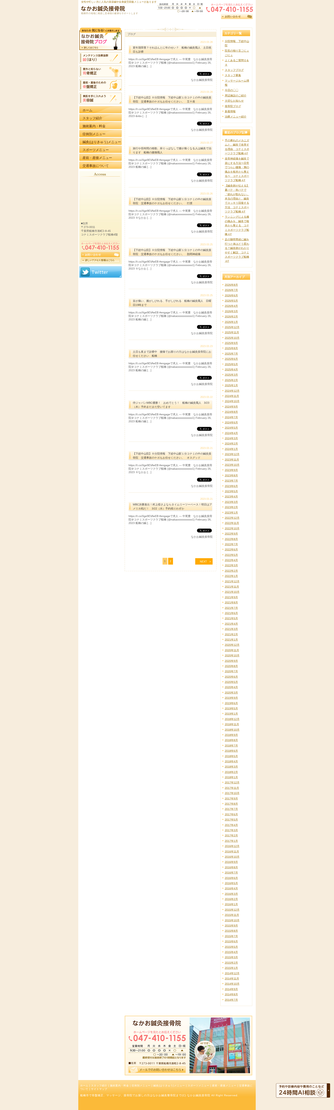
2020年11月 (232, 650)
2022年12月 (232, 517)
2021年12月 (232, 581)
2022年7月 (231, 544)
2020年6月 (231, 676)
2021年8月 (231, 602)
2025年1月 (231, 385)
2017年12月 (232, 782)
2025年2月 (231, 380)
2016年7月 (231, 872)
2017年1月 (231, 840)
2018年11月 (232, 724)
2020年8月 (231, 666)
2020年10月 (232, 655)
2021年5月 (231, 618)
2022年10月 (232, 528)
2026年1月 (231, 321)
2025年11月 (232, 332)
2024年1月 (231, 448)
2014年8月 (231, 994)
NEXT (203, 561)
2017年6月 (231, 814)
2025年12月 (232, 327)
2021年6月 (231, 613)
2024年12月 (232, 390)
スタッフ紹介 (99, 1085)
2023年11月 (232, 459)
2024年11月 (232, 396)
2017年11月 (232, 787)
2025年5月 (231, 364)
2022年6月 (231, 549)
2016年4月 (231, 888)
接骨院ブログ (233, 106)
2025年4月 (231, 369)
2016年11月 (232, 851)
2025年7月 (231, 353)
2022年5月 (231, 554)
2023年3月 (231, 501)
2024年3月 (231, 438)
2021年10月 (232, 591)
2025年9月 (231, 343)
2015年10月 (232, 920)
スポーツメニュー (198, 1085)
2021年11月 (232, 586)
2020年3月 (231, 692)
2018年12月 (232, 719)
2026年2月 (231, 316)
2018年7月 (231, 745)
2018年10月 (232, 729)
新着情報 (230, 111)
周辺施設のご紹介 (235, 95)
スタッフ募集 (233, 75)
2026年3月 (231, 311)
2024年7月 (231, 417)
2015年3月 (231, 957)
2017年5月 (231, 819)
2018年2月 (231, 772)
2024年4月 (231, 433)
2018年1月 (231, 777)
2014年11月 (232, 978)
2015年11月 (232, 914)
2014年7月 (231, 999)
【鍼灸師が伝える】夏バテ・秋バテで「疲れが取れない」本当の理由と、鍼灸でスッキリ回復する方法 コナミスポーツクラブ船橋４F (237, 198)
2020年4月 (231, 687)
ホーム (84, 1085)
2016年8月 (231, 867)
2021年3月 (231, 629)
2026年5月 (231, 300)
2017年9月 (231, 798)
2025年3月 (231, 374)
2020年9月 (231, 660)
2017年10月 (232, 793)
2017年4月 (231, 825)
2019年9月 (231, 697)
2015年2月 (231, 962)
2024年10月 (232, 401)
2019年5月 (231, 708)
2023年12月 (232, 454)
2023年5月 (231, 491)
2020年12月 (232, 644)
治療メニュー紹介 (235, 116)
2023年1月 (231, 512)
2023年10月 (232, 464)
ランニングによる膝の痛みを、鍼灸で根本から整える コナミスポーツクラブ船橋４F (237, 225)
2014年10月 (232, 983)
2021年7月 (231, 607)
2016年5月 (231, 883)
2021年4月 (231, 623)
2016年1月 (231, 904)
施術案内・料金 (119, 1085)
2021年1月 (231, 639)
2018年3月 (231, 766)
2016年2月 (231, 899)
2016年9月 (231, 861)
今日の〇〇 (231, 90)
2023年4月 (231, 496)
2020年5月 (231, 681)
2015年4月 (231, 952)
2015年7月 (231, 936)
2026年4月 (231, 305)
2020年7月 (231, 671)
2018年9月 (231, 734)
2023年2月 (231, 507)
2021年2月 (231, 634)
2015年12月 (232, 909)
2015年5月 (231, 946)
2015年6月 (231, 941)
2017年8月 (231, 803)
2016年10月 (232, 856)
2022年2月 (231, 570)
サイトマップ (99, 1089)
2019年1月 (231, 713)
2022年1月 (231, 576)
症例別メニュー (141, 1085)
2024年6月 (231, 422)
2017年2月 (231, 835)
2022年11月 (232, 523)
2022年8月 (231, 539)
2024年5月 (231, 427)
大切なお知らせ (234, 100)
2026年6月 (231, 295)
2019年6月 (231, 703)
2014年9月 (231, 989)
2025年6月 (231, 358)
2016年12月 (232, 846)
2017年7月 (231, 809)
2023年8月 (231, 475)
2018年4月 (231, 761)
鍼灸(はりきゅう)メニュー (169, 1085)
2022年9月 (231, 533)
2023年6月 (231, 486)
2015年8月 (231, 930)
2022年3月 (231, 565)
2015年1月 (231, 967)
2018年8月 (231, 740)
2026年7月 (231, 290)
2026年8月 (231, 284)
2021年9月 (231, 597)
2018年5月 (231, 756)
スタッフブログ (234, 70)
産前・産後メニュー (224, 1085)
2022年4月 (231, 560)
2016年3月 (231, 893)
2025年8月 (231, 348)
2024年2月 (231, 443)
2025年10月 (232, 337)
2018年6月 (231, 750)
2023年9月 (231, 470)
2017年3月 (231, 830)
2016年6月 (231, 878)
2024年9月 (231, 406)
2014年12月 (232, 973)
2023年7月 (231, 480)
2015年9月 (231, 925)
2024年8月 (231, 411)
